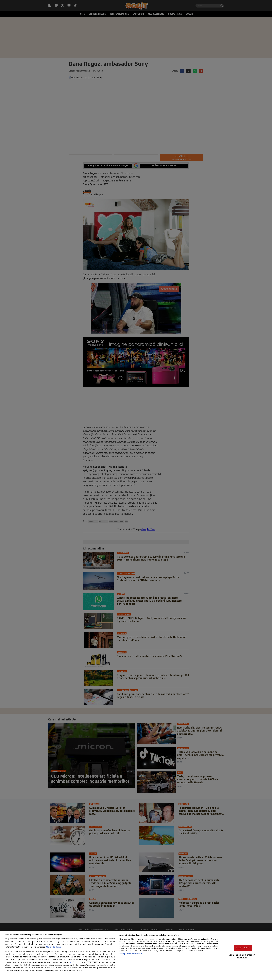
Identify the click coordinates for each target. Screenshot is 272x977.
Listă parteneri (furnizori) (131, 954)
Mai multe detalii (53, 947)
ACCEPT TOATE (243, 948)
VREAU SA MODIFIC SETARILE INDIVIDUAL (242, 956)
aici (71, 962)
